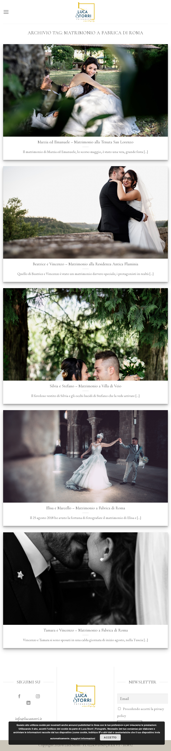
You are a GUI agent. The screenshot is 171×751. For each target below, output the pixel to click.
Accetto (110, 737)
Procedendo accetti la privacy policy (140, 712)
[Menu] (6, 12)
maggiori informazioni (83, 738)
